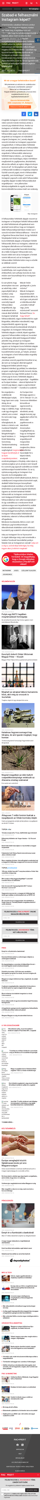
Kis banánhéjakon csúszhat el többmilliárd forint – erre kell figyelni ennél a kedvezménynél (19, 965)
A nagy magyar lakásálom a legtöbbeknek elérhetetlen (16, 1242)
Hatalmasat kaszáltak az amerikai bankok (16, 1254)
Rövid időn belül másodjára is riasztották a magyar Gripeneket (19, 846)
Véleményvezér (8, 581)
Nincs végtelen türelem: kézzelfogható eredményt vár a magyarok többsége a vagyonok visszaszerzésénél (20, 861)
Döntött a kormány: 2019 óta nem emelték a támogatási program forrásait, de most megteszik (19, 972)
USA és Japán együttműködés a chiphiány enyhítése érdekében (21, 1277)
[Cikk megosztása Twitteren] (30, 114)
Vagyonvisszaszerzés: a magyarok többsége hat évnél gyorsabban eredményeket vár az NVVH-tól (18, 894)
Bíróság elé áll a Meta (10, 1407)
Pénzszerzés (7, 1201)
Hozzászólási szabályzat (20, 1462)
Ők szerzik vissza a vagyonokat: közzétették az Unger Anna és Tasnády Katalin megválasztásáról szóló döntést (18, 902)
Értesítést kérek (32, 1490)
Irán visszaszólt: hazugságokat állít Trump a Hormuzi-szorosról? (17, 887)
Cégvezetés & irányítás (12, 1323)
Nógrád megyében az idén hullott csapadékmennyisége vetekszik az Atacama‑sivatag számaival (18, 777)
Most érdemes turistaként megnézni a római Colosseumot (17, 994)
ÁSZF (20, 1453)
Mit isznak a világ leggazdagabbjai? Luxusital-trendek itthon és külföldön (17, 879)
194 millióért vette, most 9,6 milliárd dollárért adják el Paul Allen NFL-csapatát (22, 1029)
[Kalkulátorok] (26, 3)
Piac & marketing (9, 1374)
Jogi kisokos (7, 574)
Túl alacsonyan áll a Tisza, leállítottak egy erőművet (19, 833)
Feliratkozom (20, 922)
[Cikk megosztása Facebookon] (24, 114)
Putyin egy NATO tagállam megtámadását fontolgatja (15, 615)
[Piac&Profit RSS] (22, 1445)
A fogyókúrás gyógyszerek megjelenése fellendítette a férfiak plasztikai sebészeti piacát (20, 1009)
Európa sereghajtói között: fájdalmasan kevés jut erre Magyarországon (14, 1163)
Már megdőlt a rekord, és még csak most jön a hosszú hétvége (17, 1190)
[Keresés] (36, 3)
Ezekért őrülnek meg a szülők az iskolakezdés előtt (22, 1398)
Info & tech (7, 1273)
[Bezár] (38, 1475)
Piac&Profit (24, 71)
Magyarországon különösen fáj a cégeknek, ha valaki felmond (20, 979)
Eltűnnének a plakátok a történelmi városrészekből (20, 1410)
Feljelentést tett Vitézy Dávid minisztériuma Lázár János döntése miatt (18, 854)
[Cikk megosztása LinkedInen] (36, 114)
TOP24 (6, 829)
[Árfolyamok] (31, 3)
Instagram (7, 570)
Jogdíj (16, 570)
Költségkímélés (8, 1129)
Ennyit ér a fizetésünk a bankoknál (13, 951)
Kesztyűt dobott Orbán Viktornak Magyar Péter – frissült (17, 655)
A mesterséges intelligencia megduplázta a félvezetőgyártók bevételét (22, 1297)
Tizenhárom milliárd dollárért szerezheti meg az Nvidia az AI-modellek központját (23, 1051)
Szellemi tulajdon (29, 570)
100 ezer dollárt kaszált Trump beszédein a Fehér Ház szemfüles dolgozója (20, 872)
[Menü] (3, 3)
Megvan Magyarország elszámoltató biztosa (17, 1015)
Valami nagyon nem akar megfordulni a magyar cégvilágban (24, 1337)
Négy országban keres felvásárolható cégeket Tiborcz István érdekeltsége (23, 1069)
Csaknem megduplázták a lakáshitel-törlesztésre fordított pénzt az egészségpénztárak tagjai (18, 987)
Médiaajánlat (20, 1458)
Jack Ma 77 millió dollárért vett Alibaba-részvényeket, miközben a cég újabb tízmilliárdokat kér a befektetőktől (24, 1103)
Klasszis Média (20, 1471)
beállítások (30, 1466)
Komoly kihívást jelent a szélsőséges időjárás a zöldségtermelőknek (18, 957)
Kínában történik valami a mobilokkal (23, 1387)
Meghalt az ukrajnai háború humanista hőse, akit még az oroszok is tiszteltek (20, 694)
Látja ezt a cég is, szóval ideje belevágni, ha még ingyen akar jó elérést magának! (20, 546)
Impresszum (20, 1449)
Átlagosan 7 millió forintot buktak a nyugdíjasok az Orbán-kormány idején (19, 816)
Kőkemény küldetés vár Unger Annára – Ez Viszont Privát (19, 839)
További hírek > (7, 1122)
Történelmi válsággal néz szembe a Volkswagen (19, 1362)
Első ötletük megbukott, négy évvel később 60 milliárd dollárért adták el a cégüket (23, 1084)
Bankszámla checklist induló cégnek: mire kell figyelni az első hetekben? (23, 1347)
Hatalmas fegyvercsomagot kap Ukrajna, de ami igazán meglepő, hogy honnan (19, 735)
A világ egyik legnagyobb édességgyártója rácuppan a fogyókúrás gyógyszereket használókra (20, 1312)
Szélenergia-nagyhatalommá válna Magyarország (19, 1183)
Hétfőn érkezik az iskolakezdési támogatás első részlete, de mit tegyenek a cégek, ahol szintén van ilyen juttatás (20, 1366)
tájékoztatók (20, 1466)
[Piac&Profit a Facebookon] (18, 1445)
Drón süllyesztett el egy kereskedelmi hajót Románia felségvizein (20, 1001)
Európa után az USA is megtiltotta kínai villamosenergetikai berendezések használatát (24, 1287)
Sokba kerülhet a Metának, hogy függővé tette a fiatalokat (24, 1378)
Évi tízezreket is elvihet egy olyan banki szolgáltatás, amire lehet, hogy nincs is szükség (19, 1177)
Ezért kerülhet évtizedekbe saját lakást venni (17, 1248)
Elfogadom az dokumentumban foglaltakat (21, 1495)
